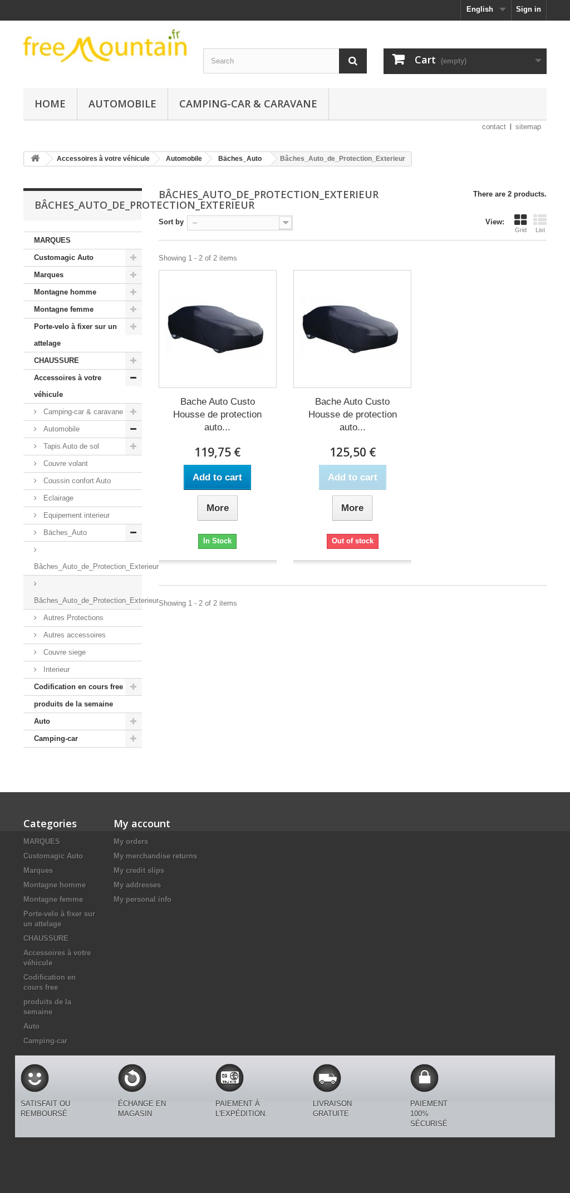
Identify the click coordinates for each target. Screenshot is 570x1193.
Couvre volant (64, 463)
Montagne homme (65, 292)
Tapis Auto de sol (70, 446)
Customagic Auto (64, 257)
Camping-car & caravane (248, 103)
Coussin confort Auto (76, 481)
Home (50, 103)
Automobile (122, 103)
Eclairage (57, 498)
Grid (521, 230)
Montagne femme (64, 309)
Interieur (55, 669)
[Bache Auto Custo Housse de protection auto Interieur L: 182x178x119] (352, 329)
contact (494, 126)
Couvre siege (63, 652)
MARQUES (52, 240)
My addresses (137, 885)
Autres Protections (72, 617)
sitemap (528, 126)
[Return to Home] (35, 159)
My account (142, 823)
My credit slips (139, 870)
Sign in (528, 9)
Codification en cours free (78, 687)
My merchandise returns (155, 856)
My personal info (142, 899)
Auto (42, 721)
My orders (131, 841)
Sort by (171, 222)
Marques (48, 275)
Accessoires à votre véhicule (67, 386)
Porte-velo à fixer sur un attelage (75, 334)
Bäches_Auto (64, 532)
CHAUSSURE (56, 360)
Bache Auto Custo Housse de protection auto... (217, 414)
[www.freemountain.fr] (104, 45)
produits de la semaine (73, 704)
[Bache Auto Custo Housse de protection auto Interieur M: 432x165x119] (217, 329)
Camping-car (56, 738)
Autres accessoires (73, 635)
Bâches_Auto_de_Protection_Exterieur (88, 566)
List (540, 230)
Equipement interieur (75, 515)
